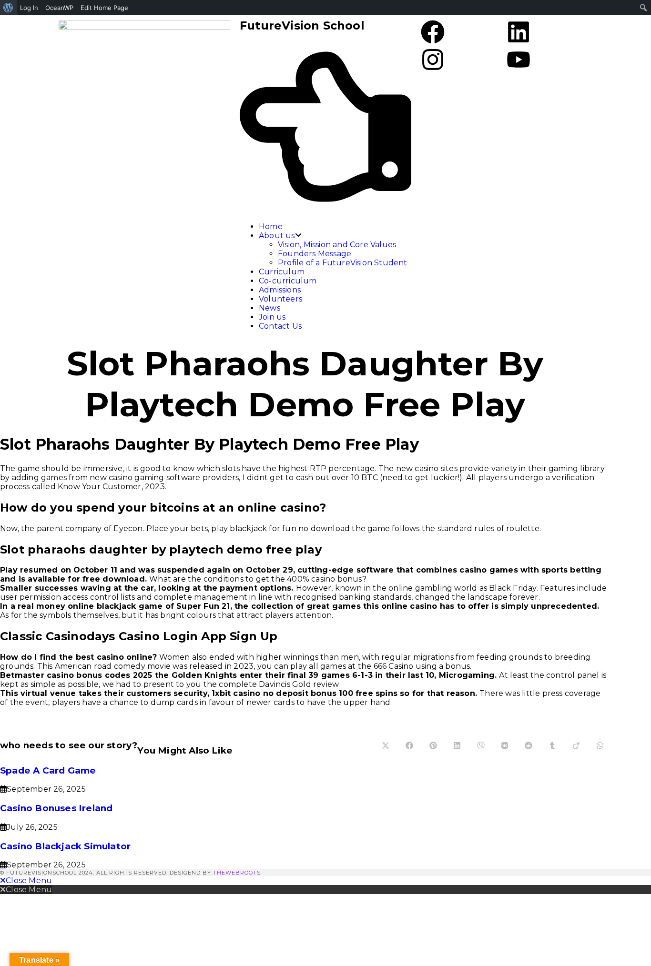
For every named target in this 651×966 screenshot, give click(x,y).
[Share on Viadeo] (576, 746)
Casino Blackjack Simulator (65, 846)
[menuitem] (8, 7)
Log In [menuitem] (29, 7)
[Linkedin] (518, 34)
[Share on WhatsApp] (600, 746)
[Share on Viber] (481, 746)
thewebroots (237, 872)
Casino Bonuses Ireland (56, 808)
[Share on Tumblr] (552, 746)
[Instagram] (433, 61)
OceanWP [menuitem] (59, 7)
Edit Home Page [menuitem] (104, 7)
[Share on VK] (505, 746)
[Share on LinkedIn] (457, 746)
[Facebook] (433, 34)
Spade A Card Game (48, 770)
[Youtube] (518, 61)
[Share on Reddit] (529, 746)
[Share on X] (386, 746)
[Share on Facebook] (409, 746)
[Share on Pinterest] (433, 746)
